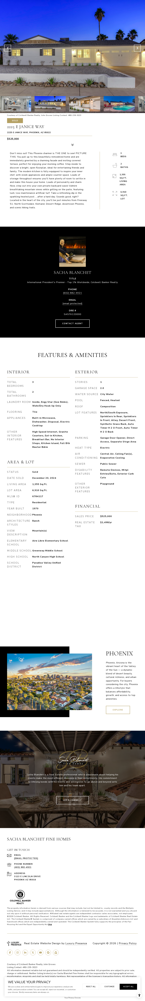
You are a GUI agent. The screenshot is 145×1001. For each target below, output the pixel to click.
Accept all (128, 986)
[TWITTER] (33, 952)
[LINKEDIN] (25, 952)
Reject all (91, 986)
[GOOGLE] (48, 952)
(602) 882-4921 (72, 292)
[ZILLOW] (56, 952)
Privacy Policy (128, 943)
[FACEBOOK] (10, 952)
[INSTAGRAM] (17, 952)
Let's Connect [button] (72, 800)
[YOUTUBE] (40, 952)
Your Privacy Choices (72, 998)
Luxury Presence (76, 943)
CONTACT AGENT (72, 323)
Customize (109, 986)
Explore (118, 709)
